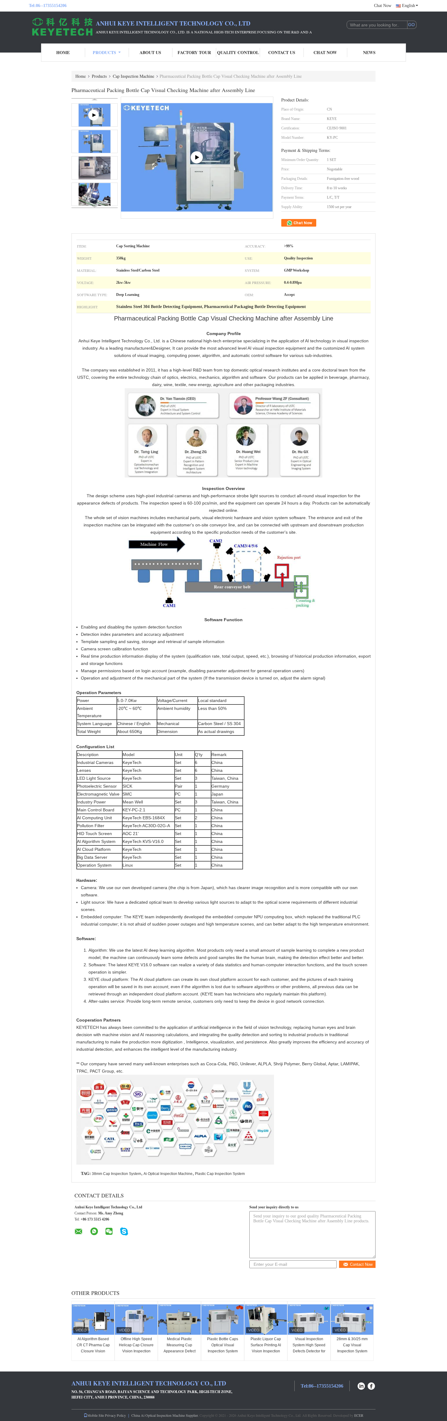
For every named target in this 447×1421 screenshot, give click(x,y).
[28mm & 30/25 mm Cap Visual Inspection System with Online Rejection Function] (352, 1319)
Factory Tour (194, 52)
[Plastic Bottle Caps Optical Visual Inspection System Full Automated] (222, 1319)
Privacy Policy (115, 1415)
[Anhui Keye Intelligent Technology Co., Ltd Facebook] (372, 1385)
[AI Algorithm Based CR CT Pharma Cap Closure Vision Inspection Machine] (93, 1319)
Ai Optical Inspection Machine (168, 1174)
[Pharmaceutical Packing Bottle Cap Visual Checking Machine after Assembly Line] (94, 141)
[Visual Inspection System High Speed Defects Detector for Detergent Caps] (309, 1319)
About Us (150, 52)
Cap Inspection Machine (133, 76)
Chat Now (382, 5)
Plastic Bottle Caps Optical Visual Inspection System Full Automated (222, 1348)
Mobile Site (95, 1415)
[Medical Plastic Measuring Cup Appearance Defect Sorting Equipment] (179, 1319)
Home (63, 52)
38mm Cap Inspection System (116, 1174)
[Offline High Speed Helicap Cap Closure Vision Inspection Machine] (136, 1319)
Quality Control (238, 52)
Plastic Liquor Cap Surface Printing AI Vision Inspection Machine (266, 1348)
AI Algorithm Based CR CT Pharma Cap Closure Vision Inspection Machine (93, 1348)
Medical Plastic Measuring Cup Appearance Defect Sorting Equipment (180, 1348)
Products (104, 52)
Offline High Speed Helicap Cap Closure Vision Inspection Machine (136, 1348)
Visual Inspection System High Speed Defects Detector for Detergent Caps (309, 1348)
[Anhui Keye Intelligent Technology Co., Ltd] (62, 27)
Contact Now (361, 1264)
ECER (358, 1415)
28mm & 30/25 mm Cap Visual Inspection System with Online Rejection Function (352, 1351)
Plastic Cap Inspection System (220, 1174)
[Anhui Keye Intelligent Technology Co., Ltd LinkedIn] (361, 1385)
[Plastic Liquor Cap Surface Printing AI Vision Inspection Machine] (265, 1319)
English (408, 5)
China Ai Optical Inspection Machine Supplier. (165, 1415)
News (369, 52)
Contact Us (281, 52)
